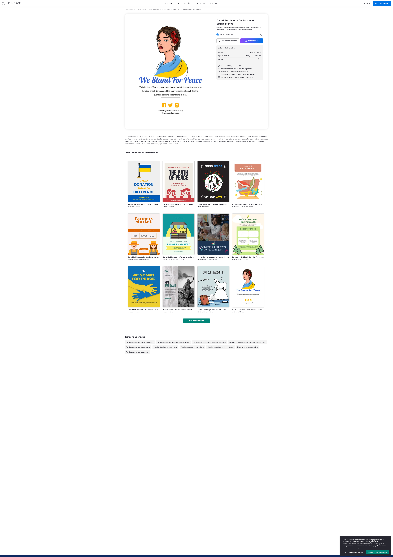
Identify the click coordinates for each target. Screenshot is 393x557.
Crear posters (141, 9)
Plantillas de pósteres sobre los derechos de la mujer (247, 342)
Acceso (367, 3)
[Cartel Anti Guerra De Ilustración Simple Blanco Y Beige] (178, 181)
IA (178, 3)
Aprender (201, 3)
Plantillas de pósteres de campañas (138, 347)
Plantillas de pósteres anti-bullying (192, 347)
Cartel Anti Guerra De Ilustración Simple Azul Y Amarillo (144, 310)
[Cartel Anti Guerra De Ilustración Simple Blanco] (248, 286)
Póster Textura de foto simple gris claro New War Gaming (178, 310)
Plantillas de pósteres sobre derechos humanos (173, 342)
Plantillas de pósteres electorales (137, 352)
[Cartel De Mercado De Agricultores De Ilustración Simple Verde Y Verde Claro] (178, 234)
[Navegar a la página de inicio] (11, 3)
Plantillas (187, 3)
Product (168, 3)
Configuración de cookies (354, 552)
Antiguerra (167, 9)
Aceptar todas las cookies (377, 552)
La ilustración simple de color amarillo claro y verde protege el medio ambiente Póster (248, 257)
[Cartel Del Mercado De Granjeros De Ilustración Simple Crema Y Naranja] (144, 234)
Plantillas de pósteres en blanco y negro (139, 342)
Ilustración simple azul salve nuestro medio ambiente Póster (213, 310)
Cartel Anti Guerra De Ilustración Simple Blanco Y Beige (178, 204)
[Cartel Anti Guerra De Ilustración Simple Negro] (213, 181)
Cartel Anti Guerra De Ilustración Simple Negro (213, 204)
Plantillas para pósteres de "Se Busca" (221, 347)
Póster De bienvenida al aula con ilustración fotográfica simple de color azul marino (213, 257)
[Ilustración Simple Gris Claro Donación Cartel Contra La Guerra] (144, 181)
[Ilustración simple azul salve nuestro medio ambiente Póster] (213, 286)
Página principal (130, 9)
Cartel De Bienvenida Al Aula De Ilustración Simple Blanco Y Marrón (248, 204)
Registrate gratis (382, 3)
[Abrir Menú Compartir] (261, 34)
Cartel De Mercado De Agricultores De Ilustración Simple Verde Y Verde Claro (178, 257)
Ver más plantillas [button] (196, 321)
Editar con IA (253, 41)
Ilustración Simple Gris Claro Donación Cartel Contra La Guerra (144, 204)
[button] (227, 40)
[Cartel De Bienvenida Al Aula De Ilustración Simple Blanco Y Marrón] (248, 181)
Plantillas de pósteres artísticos (247, 347)
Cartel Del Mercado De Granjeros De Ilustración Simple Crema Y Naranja (144, 257)
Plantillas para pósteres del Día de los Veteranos (209, 342)
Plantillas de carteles (155, 9)
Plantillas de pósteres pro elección (165, 347)
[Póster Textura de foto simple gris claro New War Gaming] (178, 286)
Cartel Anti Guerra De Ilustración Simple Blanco (248, 310)
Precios (213, 3)
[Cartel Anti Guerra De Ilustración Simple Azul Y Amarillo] (144, 286)
